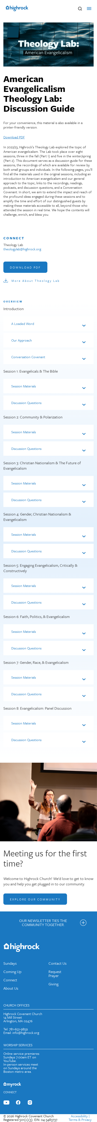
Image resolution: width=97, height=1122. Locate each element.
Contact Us (57, 963)
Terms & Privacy (80, 1119)
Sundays (10, 963)
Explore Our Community (35, 899)
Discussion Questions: (26, 551)
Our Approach (21, 340)
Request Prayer (54, 973)
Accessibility (79, 1115)
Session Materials (23, 386)
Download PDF (14, 137)
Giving (53, 984)
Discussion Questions (26, 402)
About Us (10, 988)
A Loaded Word (22, 323)
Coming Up (12, 971)
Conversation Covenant (28, 356)
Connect (10, 980)
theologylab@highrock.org (22, 249)
